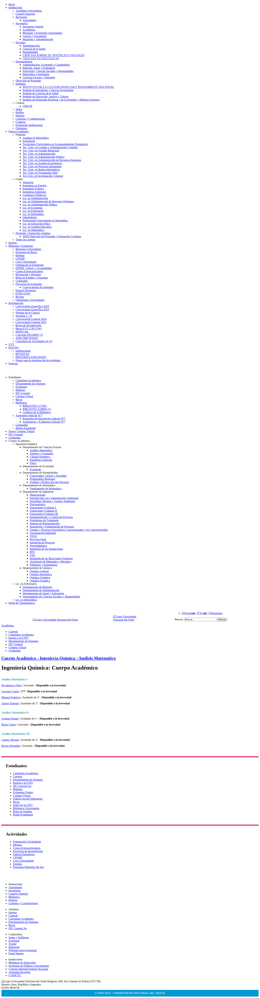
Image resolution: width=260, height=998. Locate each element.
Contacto (21, 121)
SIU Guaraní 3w (22, 786)
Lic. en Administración (35, 198)
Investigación (15, 303)
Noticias (13, 363)
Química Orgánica (40, 577)
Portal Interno (16, 953)
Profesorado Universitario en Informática (45, 220)
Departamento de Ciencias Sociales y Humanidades (51, 596)
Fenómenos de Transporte (44, 520)
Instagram (13, 947)
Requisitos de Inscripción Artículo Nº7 (44, 418)
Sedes (19, 109)
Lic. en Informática (33, 214)
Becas (19, 399)
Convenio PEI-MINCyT (29, 334)
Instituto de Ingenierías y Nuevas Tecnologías (48, 90)
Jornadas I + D (24, 315)
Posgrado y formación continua (33, 233)
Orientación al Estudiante (30, 264)
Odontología (30, 217)
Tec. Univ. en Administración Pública (43, 156)
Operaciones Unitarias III (44, 513)
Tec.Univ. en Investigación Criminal (43, 175)
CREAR (27, 106)
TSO (32, 555)
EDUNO (13, 347)
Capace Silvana (10, 739)
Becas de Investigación (28, 325)
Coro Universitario (26, 261)
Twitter (12, 943)
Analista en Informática (36, 137)
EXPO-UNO (23, 293)
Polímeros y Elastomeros (43, 564)
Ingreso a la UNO (18, 637)
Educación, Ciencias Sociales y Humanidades (48, 71)
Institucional (15, 7)
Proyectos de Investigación (28, 851)
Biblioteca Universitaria (26, 808)
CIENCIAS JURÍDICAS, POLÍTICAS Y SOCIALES (53, 55)
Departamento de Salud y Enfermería (43, 593)
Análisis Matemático (41, 450)
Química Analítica (40, 580)
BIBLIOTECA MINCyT (37, 409)
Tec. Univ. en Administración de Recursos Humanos (52, 160)
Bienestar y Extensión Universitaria (42, 32)
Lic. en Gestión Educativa (37, 226)
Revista (20, 296)
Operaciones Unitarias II (43, 510)
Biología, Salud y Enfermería (39, 67)
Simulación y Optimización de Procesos (52, 526)
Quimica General (39, 571)
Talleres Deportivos (24, 854)
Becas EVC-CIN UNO (29, 328)
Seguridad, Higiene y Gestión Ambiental (52, 501)
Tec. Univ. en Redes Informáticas (41, 169)
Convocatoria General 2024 (31, 318)
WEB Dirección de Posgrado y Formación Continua (52, 236)
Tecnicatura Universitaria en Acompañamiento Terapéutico (55, 144)
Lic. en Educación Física (36, 223)
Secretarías (22, 23)
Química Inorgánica (41, 574)
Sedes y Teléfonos (18, 937)
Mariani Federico (11, 697)
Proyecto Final (38, 539)
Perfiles (20, 112)
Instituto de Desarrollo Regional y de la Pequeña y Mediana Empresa (61, 99)
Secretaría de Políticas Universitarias (28, 965)
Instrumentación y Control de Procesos (51, 517)
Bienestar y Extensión (20, 245)
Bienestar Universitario (28, 249)
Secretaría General (33, 26)
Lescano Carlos (10, 691)
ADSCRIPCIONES (27, 338)
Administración (31, 45)
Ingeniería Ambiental (34, 191)
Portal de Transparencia (21, 602)
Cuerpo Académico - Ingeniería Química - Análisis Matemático (58, 658)
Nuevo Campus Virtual (21, 431)
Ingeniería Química (33, 188)
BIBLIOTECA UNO (35, 405)
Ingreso (12, 242)
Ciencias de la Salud (34, 48)
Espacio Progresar (26, 290)
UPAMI (20, 258)
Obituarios (21, 128)
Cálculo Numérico (40, 456)
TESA (33, 536)
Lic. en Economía (32, 207)
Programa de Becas (26, 252)
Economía (35, 469)
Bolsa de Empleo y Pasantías (32, 277)
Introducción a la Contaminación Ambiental (54, 498)
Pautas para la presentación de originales (38, 360)
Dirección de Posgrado (28, 80)
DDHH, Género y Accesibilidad (34, 268)
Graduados (22, 280)
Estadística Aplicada (41, 459)
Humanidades (30, 52)
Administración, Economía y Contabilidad (46, 64)
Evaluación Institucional (29, 125)
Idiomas (20, 255)
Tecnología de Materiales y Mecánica (50, 561)
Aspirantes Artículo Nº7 (29, 415)
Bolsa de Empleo (22, 811)
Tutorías (17, 863)
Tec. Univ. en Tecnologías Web (40, 172)
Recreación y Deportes (28, 274)
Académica (29, 29)
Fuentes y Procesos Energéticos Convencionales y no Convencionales (69, 529)
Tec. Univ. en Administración (39, 153)
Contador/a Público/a (34, 195)
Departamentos (24, 61)
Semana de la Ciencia (28, 312)
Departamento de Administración (41, 590)
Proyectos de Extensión (29, 284)
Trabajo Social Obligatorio (27, 798)
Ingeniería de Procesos (42, 542)
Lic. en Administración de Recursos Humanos (48, 201)
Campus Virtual (24, 396)
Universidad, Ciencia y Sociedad (48, 475)
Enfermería (29, 140)
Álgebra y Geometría (41, 453)
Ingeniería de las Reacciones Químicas (51, 558)
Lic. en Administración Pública (40, 204)
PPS (32, 552)
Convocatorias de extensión (38, 287)
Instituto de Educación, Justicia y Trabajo (45, 96)
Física (33, 463)
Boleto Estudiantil (26, 428)
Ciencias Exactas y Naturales (39, 77)
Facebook (13, 940)
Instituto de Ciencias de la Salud (40, 93)
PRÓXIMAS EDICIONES (31, 357)
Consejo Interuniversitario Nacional (28, 968)
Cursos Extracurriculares (29, 271)
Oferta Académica (18, 131)
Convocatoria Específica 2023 (32, 309)
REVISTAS (22, 353)
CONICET (14, 975)
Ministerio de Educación (22, 962)
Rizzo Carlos (8, 724)
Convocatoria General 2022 (31, 322)
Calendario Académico (28, 380)
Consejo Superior (25, 13)
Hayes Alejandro (10, 745)
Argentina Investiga (19, 972)
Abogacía (28, 182)
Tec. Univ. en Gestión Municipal (41, 150)
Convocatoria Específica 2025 (32, 306)
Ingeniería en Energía (35, 185)
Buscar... (179, 619)
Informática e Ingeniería (36, 74)
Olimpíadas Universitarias (30, 299)
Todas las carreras (25, 239)
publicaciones (23, 350)
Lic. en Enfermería (33, 210)
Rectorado (21, 17)
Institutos (21, 83)
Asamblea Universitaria (29, 10)
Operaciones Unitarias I (43, 507)
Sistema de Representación (45, 523)
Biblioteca (21, 402)
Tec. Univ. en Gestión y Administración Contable (50, 147)
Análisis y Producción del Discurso (49, 482)
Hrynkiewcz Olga (11, 685)
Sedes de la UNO (23, 805)
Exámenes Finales (23, 792)
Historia (20, 115)
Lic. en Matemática (33, 229)
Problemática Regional (42, 478)
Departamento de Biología (37, 587)
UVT (11, 344)
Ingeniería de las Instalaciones (46, 548)
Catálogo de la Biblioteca (37, 412)
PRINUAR (22, 331)
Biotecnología (37, 494)
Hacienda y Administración (38, 39)
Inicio (11, 4)
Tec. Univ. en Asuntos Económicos (42, 163)
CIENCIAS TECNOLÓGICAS (41, 58)
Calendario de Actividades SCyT (34, 341)
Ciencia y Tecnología (34, 36)
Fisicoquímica (37, 504)
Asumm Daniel (9, 718)
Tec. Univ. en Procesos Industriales (42, 166)
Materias (20, 389)
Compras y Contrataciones (30, 118)
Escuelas (20, 42)
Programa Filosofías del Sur (28, 867)
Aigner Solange (10, 703)
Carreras (13, 631)
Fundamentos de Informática (46, 488)
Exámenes (21, 386)
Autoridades (29, 20)
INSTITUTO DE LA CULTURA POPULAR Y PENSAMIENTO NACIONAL (68, 86)
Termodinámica (38, 545)
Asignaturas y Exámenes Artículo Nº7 (44, 421)
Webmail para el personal (22, 950)
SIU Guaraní (23, 393)
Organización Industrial (43, 532)
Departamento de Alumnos (30, 383)
